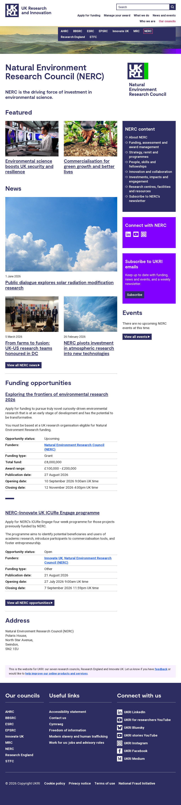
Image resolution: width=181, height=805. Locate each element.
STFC (93, 37)
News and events (164, 15)
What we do (141, 15)
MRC (136, 31)
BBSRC (77, 31)
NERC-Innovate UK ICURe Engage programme (52, 512)
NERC (148, 31)
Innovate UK (121, 31)
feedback (161, 669)
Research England (73, 37)
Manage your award (117, 15)
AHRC (64, 31)
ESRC (90, 31)
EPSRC (103, 31)
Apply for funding (88, 15)
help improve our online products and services (56, 673)
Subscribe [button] (134, 295)
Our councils (167, 21)
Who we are (147, 21)
